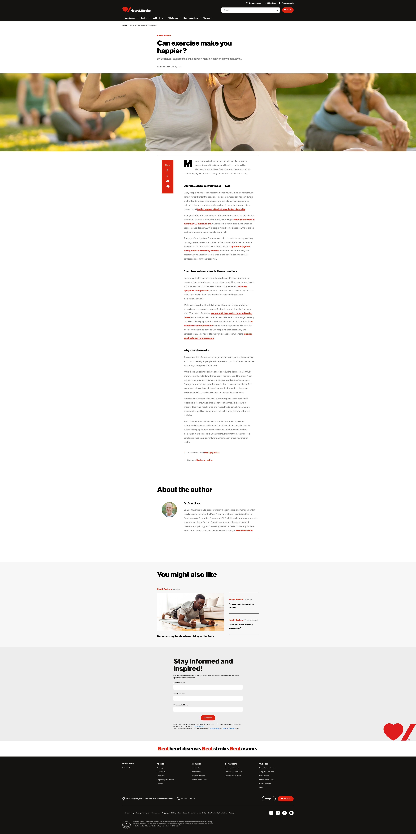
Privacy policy (129, 813)
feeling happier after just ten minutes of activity (221, 209)
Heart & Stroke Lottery (267, 768)
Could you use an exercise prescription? (241, 626)
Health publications (232, 768)
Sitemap (231, 813)
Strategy (160, 768)
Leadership (161, 772)
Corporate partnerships (165, 780)
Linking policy (176, 813)
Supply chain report (142, 813)
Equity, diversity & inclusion (217, 813)
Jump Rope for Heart (266, 772)
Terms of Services (228, 728)
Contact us (126, 767)
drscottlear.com (244, 530)
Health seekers (164, 35)
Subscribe (208, 718)
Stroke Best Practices (233, 776)
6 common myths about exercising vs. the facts (185, 636)
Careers (160, 784)
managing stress (212, 452)
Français (268, 799)
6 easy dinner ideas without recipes (241, 606)
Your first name (179, 683)
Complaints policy (189, 813)
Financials (160, 776)
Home (124, 25)
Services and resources (233, 772)
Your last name (179, 694)
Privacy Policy (214, 728)
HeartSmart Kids (265, 784)
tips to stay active (204, 460)
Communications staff (199, 780)
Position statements (198, 776)
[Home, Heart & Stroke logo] (137, 9)
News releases (196, 772)
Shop (261, 787)
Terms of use (156, 813)
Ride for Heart (264, 776)
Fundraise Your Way (266, 780)
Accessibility (201, 813)
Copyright (165, 813)
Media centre (195, 768)
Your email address (180, 705)
